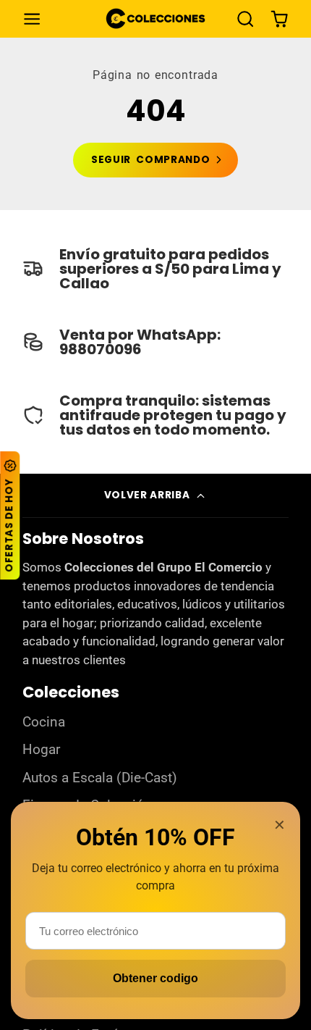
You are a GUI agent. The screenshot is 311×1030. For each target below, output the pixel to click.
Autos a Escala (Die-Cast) (99, 778)
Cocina (43, 722)
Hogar (41, 750)
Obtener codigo (155, 978)
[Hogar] (155, 18)
